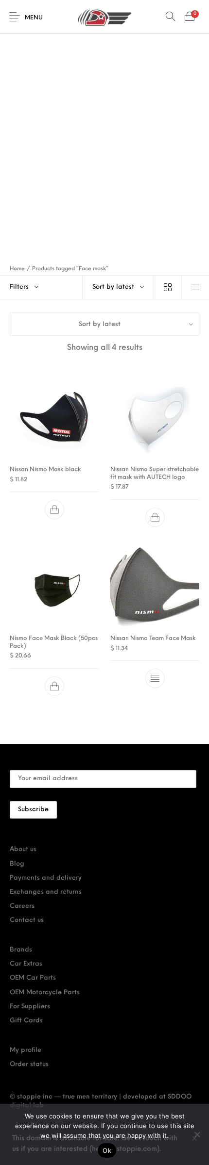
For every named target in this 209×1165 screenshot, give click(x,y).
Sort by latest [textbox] (113, 287)
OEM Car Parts (33, 978)
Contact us (27, 920)
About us (23, 849)
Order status (29, 1064)
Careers (22, 906)
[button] (54, 510)
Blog (17, 864)
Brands (21, 950)
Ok (107, 1150)
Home (17, 269)
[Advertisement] (104, 143)
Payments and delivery (46, 878)
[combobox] (118, 287)
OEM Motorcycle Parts (45, 992)
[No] (197, 1134)
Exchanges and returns (46, 892)
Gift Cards (26, 1020)
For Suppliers (30, 1006)
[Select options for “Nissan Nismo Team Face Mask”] (155, 679)
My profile (25, 1050)
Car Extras (26, 964)
